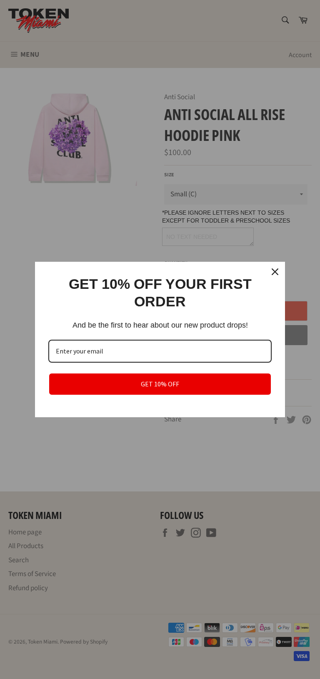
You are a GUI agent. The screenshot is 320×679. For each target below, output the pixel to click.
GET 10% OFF (160, 384)
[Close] (275, 272)
